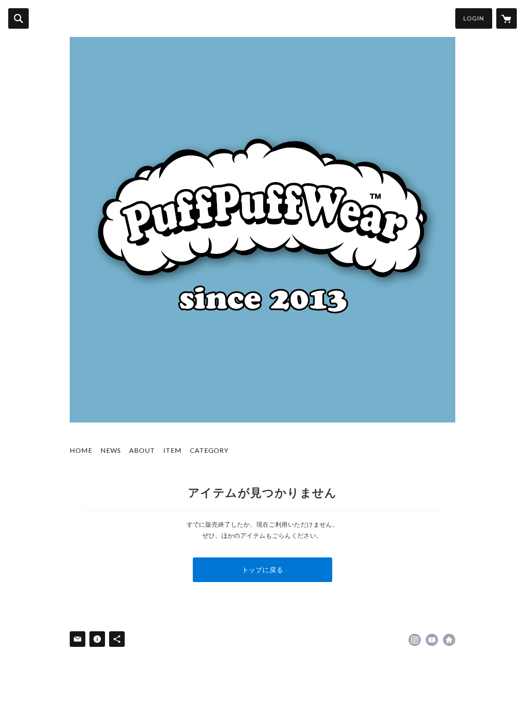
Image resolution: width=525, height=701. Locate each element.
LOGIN (473, 18)
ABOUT (142, 450)
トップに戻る (262, 569)
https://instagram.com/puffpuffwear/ (415, 640)
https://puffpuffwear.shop (449, 640)
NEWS (110, 450)
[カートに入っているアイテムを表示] (506, 18)
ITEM (172, 450)
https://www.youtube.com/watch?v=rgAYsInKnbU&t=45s (432, 640)
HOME (81, 450)
